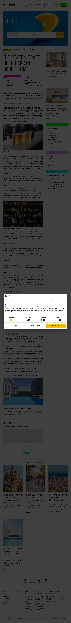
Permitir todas (55, 325)
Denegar (15, 325)
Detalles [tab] (36, 299)
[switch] (28, 320)
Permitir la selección (35, 325)
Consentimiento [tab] (15, 299)
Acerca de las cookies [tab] (56, 299)
